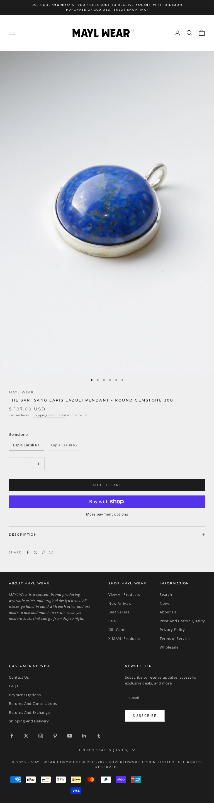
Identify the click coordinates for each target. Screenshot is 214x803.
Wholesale (169, 647)
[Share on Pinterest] (43, 552)
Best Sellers (118, 612)
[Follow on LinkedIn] (84, 736)
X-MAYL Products (124, 638)
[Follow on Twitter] (26, 736)
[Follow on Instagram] (40, 736)
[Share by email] (51, 552)
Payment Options (25, 694)
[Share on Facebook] (27, 552)
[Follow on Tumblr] (98, 736)
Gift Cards (117, 629)
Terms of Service (174, 638)
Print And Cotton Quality (182, 620)
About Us (168, 612)
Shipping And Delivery (29, 721)
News (165, 603)
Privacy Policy (172, 629)
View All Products (124, 594)
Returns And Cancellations (33, 703)
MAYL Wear (21, 392)
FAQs (13, 685)
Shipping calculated (49, 415)
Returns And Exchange (29, 712)
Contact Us (19, 677)
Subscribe (145, 715)
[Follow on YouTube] (69, 736)
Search (166, 594)
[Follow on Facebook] (11, 736)
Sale (112, 620)
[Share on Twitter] (35, 552)
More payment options (107, 514)
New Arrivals (119, 603)
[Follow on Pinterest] (55, 736)
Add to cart (107, 485)
